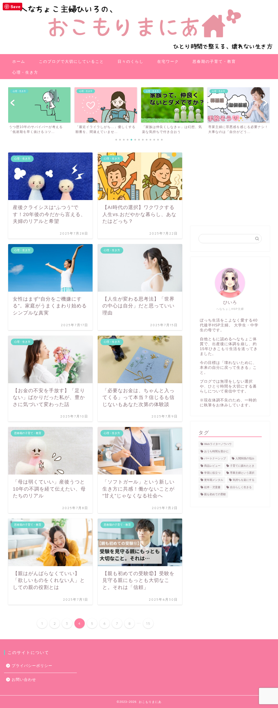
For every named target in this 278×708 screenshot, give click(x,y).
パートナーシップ (215, 458)
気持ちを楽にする (243, 480)
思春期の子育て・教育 (214, 61)
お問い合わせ (24, 680)
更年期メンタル (213, 480)
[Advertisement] (230, 186)
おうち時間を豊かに (216, 451)
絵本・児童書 (212, 487)
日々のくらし (131, 61)
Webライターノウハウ (218, 444)
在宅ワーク (168, 61)
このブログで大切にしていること (71, 61)
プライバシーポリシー (32, 666)
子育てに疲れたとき (242, 465)
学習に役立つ (212, 472)
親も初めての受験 (215, 494)
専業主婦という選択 (242, 472)
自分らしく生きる (241, 487)
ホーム (18, 61)
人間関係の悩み (244, 458)
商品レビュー (212, 465)
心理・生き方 (25, 72)
